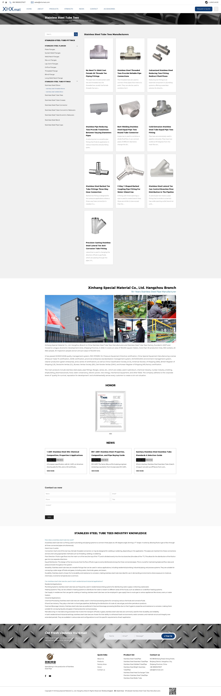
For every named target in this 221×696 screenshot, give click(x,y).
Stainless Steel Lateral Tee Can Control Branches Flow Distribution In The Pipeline (161, 189)
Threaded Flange (51, 71)
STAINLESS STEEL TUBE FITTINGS (68, 21)
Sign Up (169, 636)
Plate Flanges (50, 49)
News (81, 9)
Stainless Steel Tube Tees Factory (140, 345)
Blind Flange (49, 74)
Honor (99, 667)
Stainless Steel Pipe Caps (54, 125)
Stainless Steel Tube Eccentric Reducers (59, 115)
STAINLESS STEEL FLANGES (55, 46)
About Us (100, 659)
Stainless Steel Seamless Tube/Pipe (136, 661)
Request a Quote (203, 9)
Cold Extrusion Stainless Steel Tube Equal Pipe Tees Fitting (161, 130)
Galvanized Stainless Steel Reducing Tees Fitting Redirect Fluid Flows (161, 73)
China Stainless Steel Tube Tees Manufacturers (106, 345)
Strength (68, 9)
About (40, 9)
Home (29, 9)
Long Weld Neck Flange (54, 78)
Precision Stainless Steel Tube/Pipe (136, 675)
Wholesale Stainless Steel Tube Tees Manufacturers (142, 691)
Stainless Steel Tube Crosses (55, 100)
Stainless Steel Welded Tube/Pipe (135, 664)
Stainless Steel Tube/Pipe (132, 659)
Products (53, 9)
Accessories (109, 9)
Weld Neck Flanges (52, 56)
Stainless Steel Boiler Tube (133, 678)
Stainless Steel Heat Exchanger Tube (136, 672)
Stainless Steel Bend (52, 120)
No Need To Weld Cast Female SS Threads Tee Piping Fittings (96, 73)
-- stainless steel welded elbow (54, 92)
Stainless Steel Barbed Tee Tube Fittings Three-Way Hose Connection (98, 189)
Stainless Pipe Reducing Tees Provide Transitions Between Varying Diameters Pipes (98, 131)
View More (50, 471)
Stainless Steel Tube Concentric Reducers (60, 110)
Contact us (101, 670)
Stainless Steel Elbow (52, 85)
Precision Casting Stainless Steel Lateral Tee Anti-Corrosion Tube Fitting (98, 246)
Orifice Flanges (50, 67)
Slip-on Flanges (50, 60)
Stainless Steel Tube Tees (54, 95)
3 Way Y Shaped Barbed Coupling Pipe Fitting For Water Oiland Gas (128, 189)
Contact (94, 9)
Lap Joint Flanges (51, 64)
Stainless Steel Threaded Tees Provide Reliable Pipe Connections (129, 73)
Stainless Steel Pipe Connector (56, 105)
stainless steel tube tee (54, 543)
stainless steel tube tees (67, 587)
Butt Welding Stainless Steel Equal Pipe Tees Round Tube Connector (127, 130)
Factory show (102, 664)
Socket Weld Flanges (52, 53)
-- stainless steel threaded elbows (55, 88)
